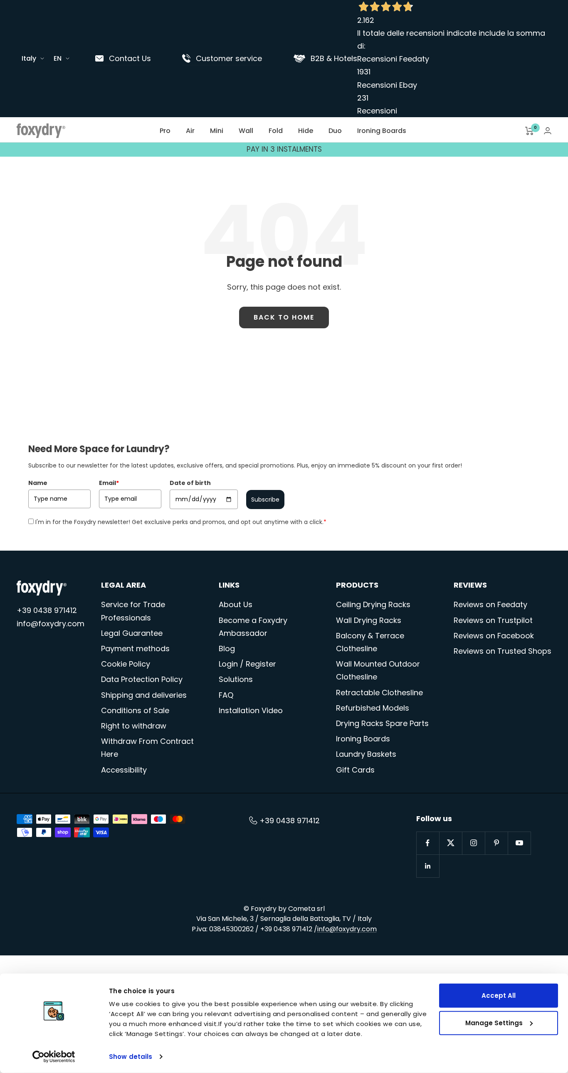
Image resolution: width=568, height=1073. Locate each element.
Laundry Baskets (366, 754)
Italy (29, 58)
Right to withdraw (133, 726)
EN (58, 58)
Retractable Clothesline (379, 692)
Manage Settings (494, 1022)
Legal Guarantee (132, 633)
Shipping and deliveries (144, 695)
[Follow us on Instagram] (473, 843)
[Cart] (529, 131)
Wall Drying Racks (368, 620)
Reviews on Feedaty (490, 604)
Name (37, 483)
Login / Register (247, 664)
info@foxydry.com (50, 623)
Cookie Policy (125, 664)
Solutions (236, 679)
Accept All (499, 995)
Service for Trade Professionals (133, 611)
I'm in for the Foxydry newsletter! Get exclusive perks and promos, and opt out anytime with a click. (180, 522)
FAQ (226, 695)
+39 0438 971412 (47, 610)
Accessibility (124, 770)
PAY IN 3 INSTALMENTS (284, 149)
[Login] (547, 130)
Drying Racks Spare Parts (382, 723)
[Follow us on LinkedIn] (427, 865)
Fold (276, 130)
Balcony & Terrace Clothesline (370, 642)
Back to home (284, 317)
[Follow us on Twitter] (450, 843)
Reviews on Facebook (494, 635)
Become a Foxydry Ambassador (253, 626)
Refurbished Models (372, 708)
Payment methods (135, 648)
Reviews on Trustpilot (493, 620)
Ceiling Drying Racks (373, 604)
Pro (165, 130)
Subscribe (265, 499)
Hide (305, 130)
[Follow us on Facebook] (427, 843)
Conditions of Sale (135, 710)
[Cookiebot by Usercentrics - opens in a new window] (53, 1057)
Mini (216, 130)
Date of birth (190, 483)
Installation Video (251, 710)
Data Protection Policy (142, 679)
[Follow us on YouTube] (519, 843)
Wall (246, 130)
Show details (130, 1056)
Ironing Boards (381, 130)
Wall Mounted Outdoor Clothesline (378, 670)
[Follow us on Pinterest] (496, 843)
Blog (227, 648)
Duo (335, 130)
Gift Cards (355, 770)
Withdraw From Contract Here (147, 747)
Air (190, 130)
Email (109, 483)
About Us (235, 604)
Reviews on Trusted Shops (502, 651)
